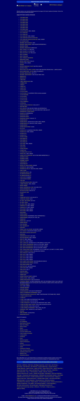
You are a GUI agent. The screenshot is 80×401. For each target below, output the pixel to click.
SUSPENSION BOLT (24, 291)
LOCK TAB (22, 180)
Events (39, 362)
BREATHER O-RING (24, 59)
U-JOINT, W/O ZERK (24, 306)
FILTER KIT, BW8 (23, 136)
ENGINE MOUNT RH (24, 123)
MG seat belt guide (34, 385)
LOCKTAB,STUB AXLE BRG (26, 182)
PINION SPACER (23, 222)
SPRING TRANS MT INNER (26, 276)
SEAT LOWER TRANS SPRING (26, 261)
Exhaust (22, 343)
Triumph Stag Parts (21, 368)
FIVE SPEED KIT (23, 138)
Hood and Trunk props (49, 376)
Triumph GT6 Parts (53, 366)
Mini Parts (49, 370)
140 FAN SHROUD (24, 31)
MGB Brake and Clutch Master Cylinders (48, 375)
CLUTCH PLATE (23, 98)
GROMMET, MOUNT (24, 160)
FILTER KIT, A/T (23, 130)
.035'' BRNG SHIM (24, 22)
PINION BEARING (24, 215)
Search (27, 362)
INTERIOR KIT (23, 167)
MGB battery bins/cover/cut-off (45, 385)
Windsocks (37, 386)
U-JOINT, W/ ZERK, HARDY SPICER (28, 304)
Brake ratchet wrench (31, 378)
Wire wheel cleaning (49, 380)
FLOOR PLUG (23, 150)
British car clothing (21, 388)
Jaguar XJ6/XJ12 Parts (47, 368)
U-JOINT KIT (22, 297)
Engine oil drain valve (21, 378)
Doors (21, 338)
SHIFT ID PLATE (23, 266)
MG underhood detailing (40, 383)
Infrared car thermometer (56, 381)
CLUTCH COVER (24, 91)
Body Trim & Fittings (24, 324)
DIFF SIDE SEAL (23, 106)
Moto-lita (45, 371)
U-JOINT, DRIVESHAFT (25, 302)
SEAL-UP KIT (23, 254)
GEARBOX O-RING (24, 157)
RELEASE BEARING (24, 237)
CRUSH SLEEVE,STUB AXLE (26, 105)
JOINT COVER (23, 170)
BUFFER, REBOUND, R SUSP (26, 66)
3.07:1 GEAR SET (24, 32)
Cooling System (23, 335)
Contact (55, 362)
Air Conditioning (23, 321)
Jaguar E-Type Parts (58, 368)
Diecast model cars (40, 380)
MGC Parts (30, 365)
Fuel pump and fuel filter (55, 378)
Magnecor (57, 376)
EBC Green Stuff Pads (56, 373)
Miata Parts (54, 370)
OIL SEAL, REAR (23, 204)
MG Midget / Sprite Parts (39, 365)
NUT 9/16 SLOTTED (24, 190)
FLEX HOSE (22, 143)
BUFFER (22, 62)
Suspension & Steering (25, 348)
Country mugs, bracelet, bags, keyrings (25, 386)
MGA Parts (19, 365)
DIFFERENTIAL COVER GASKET (27, 111)
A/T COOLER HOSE (24, 41)
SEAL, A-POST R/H (24, 242)
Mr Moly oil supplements (22, 383)
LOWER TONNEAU (24, 183)
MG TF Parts (19, 366)
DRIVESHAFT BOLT (24, 115)
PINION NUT (22, 219)
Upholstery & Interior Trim (25, 351)
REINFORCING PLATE (25, 236)
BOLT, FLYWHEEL (24, 54)
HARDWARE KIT (23, 162)
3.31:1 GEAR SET (24, 34)
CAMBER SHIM (23, 83)
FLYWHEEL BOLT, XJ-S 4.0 (26, 151)
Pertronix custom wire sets (22, 373)
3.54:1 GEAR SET (24, 36)
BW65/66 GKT (23, 76)
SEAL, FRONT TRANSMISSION (27, 244)
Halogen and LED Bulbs (39, 373)
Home (24, 362)
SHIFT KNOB (23, 267)
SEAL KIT (22, 239)
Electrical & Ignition (24, 340)
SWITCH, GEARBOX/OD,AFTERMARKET (29, 292)
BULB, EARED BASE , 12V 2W (26, 71)
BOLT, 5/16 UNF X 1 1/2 (25, 52)
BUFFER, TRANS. (24, 68)
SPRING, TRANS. (24, 278)
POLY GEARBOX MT (24, 225)
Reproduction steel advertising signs (30, 375)
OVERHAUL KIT (23, 205)
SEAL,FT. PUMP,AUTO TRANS (26, 251)
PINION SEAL (23, 220)
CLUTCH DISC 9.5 (24, 93)
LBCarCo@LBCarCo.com (30, 395)
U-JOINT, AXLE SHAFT (25, 301)
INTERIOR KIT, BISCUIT (25, 168)
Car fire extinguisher (30, 380)
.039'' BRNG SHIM (24, 27)
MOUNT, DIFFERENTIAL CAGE (26, 187)
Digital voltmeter (34, 381)
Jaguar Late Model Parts (34, 370)
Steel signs (19, 375)
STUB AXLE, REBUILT (25, 281)
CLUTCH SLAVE (23, 99)
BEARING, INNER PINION (25, 44)
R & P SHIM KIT (23, 230)
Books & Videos (23, 326)
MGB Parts (25, 365)
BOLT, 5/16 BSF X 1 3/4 (25, 51)
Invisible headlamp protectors (37, 376)
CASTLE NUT (23, 89)
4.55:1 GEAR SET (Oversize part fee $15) (29, 39)
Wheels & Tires (23, 353)
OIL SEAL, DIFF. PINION (25, 200)
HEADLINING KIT (24, 163)
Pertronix (50, 371)
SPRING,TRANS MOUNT (25, 279)
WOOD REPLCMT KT (24, 314)
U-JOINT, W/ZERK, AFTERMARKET (27, 307)
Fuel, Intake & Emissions (25, 345)
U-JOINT (22, 299)
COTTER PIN (23, 103)
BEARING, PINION (24, 46)
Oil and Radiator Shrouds (44, 381)
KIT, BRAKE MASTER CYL (25, 173)
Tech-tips (44, 362)
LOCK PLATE (23, 177)
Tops (27, 371)
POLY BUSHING (23, 224)
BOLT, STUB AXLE (24, 56)
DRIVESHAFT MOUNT (25, 118)
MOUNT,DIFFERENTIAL (25, 189)
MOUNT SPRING (23, 185)
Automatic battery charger (43, 378)
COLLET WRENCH (24, 101)
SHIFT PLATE (23, 269)
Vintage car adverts (50, 386)
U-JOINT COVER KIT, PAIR (25, 296)
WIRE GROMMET (24, 312)
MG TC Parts (48, 365)
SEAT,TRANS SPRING (25, 264)
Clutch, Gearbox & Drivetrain (26, 333)
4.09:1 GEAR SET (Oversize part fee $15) (29, 37)
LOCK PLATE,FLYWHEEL (25, 178)
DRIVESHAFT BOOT (24, 116)
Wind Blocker (48, 373)
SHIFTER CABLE (23, 271)
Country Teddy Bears (51, 383)
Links (52, 362)
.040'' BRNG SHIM (24, 29)
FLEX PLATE (23, 147)
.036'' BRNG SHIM (24, 24)
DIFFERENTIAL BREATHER (26, 110)
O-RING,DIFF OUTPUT (25, 197)
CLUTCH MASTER (24, 94)
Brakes (21, 328)
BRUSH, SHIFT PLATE (25, 61)
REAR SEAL (22, 234)
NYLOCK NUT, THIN (24, 192)
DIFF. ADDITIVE (23, 108)
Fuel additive (31, 383)
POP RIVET (22, 227)
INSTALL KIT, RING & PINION (26, 165)
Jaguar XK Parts (29, 368)
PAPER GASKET (23, 214)
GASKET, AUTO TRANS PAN (26, 155)
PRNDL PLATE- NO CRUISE (26, 229)
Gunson (31, 373)
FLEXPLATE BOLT (24, 148)
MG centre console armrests (23, 385)
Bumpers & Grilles (24, 330)
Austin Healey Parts (21, 371)
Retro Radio (60, 375)
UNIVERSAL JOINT (24, 309)
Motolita (40, 371)
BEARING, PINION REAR (25, 47)
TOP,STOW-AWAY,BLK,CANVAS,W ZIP (28, 294)
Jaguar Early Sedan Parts (22, 370)
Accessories (22, 319)
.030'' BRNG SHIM (24, 19)
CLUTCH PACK (23, 96)
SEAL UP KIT (23, 241)
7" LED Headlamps (34, 371)
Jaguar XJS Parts (38, 368)
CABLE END (22, 79)
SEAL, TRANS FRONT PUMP (26, 249)
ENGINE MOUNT (23, 120)
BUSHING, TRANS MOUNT (26, 74)
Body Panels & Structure (25, 323)
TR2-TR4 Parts (26, 366)
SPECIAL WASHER (24, 272)
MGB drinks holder (21, 380)
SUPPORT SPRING (24, 289)
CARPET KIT (23, 86)
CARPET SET (23, 88)
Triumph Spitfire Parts (43, 366)
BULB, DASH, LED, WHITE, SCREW (27, 69)
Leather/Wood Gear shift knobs (23, 381)
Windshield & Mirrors (24, 355)
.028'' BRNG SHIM (24, 17)
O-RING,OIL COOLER (24, 199)
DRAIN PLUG (23, 113)
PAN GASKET (23, 209)
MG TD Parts (54, 365)
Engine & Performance (25, 341)
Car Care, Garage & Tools (25, 331)
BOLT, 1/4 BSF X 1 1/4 (24, 49)
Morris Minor (43, 370)
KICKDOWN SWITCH (24, 172)
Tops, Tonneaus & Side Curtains (27, 350)
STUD (21, 285)
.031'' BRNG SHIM (24, 20)
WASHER (22, 311)
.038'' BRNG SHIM (24, 26)
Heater (21, 346)
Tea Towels (42, 386)
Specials (32, 362)
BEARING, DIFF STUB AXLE (26, 42)
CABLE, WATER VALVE (25, 81)
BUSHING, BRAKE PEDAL (25, 73)
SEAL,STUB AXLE (24, 252)
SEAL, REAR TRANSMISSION (26, 246)
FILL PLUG (22, 128)
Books (36, 362)
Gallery (48, 362)
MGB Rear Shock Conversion (23, 376)
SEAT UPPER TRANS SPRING (26, 262)
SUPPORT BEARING (24, 287)
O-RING (21, 194)
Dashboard (22, 336)
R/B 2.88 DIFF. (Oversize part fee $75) (28, 232)
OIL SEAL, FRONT (24, 202)
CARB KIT (22, 84)
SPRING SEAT (23, 274)
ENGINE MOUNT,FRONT (25, 126)
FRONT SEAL (23, 153)
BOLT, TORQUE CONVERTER (26, 57)
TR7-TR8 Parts (34, 366)
